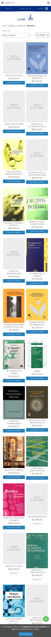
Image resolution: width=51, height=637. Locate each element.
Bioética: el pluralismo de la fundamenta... (37, 125)
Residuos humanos (14, 470)
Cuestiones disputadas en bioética (37, 469)
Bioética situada (14, 75)
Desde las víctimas (14, 124)
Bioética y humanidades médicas (14, 422)
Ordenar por (6, 31)
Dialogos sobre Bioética (14, 620)
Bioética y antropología (14, 272)
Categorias (21, 26)
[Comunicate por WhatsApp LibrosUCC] (46, 618)
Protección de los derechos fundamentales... (37, 77)
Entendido (25, 634)
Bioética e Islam (14, 566)
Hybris (37, 371)
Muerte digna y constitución (37, 223)
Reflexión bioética (37, 517)
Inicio (4, 26)
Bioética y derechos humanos (14, 519)
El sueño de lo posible (37, 275)
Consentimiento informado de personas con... (37, 323)
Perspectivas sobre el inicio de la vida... (14, 326)
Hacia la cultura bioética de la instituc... (37, 421)
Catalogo (11, 26)
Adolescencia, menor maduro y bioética (14, 173)
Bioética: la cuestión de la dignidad (37, 571)
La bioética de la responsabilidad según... (37, 174)
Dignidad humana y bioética (14, 224)
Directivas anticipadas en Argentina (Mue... (37, 619)
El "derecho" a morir (14, 372)
